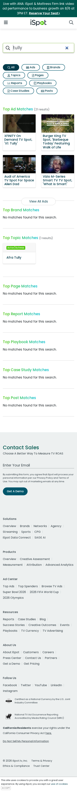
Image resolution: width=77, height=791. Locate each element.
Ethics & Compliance (16, 766)
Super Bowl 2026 (14, 592)
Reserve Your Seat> (44, 13)
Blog (43, 619)
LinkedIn (56, 685)
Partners (51, 658)
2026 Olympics (13, 598)
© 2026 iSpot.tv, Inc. (15, 761)
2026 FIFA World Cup (44, 592)
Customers (31, 652)
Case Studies (19, 91)
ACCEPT (6, 788)
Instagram (10, 691)
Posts (48, 91)
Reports (16, 83)
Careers (48, 652)
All (12, 67)
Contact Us (33, 658)
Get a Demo (11, 664)
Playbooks (44, 83)
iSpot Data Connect (17, 537)
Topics (15, 75)
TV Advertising (53, 631)
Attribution (34, 565)
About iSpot (11, 652)
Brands (54, 67)
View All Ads (38, 201)
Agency (56, 526)
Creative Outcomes (42, 625)
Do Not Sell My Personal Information (26, 741)
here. (48, 733)
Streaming (10, 532)
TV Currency (30, 631)
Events (64, 625)
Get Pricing (31, 664)
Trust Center (41, 766)
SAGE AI (40, 537)
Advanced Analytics (59, 565)
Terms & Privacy (41, 761)
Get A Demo (15, 491)
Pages (39, 75)
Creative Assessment (35, 559)
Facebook (10, 685)
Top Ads (8, 586)
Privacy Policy (45, 477)
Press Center (12, 658)
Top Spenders (28, 586)
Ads (32, 67)
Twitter (26, 685)
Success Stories (14, 625)
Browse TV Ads (52, 586)
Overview (9, 526)
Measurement (13, 565)
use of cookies (59, 783)
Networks (40, 526)
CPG (37, 532)
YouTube (41, 685)
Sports (26, 532)
